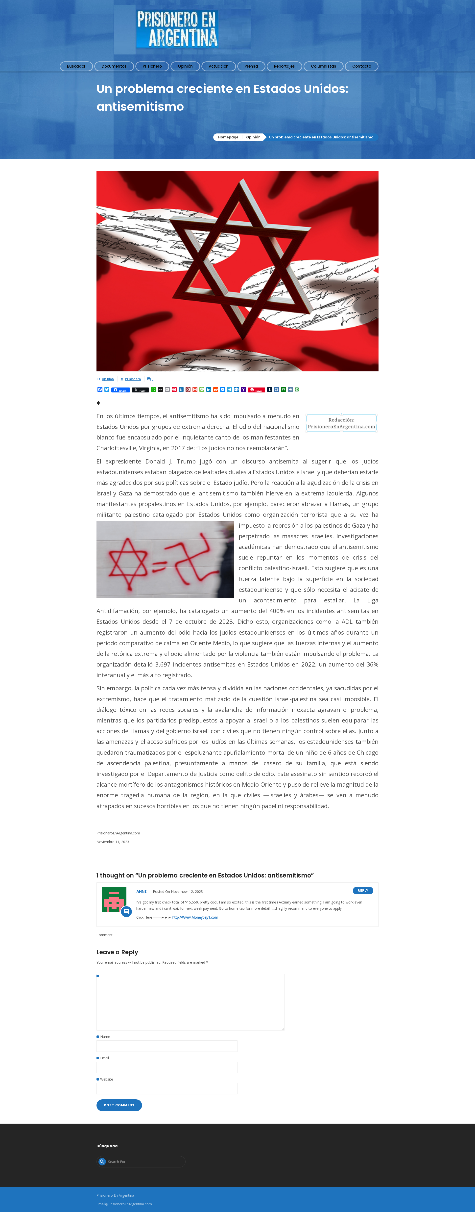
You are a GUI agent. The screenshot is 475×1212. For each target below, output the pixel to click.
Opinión (253, 137)
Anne (141, 891)
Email (104, 1058)
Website (106, 1079)
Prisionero (133, 379)
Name (105, 1036)
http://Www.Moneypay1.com (195, 917)
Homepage (228, 137)
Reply (363, 890)
